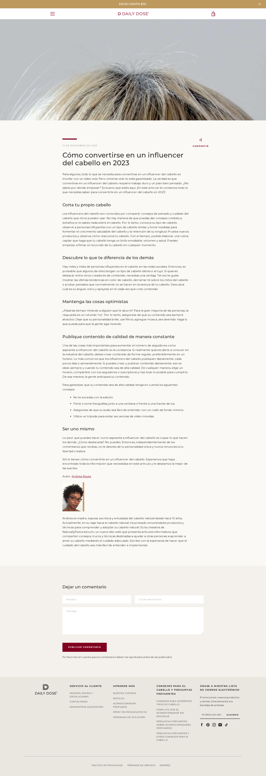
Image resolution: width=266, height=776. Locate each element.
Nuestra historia (124, 693)
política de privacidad (107, 765)
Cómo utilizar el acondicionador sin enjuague (170, 713)
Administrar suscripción (86, 707)
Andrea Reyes (81, 476)
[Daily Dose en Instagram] (214, 724)
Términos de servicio (141, 765)
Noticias (118, 698)
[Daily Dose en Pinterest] (208, 724)
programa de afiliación (129, 717)
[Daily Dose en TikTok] (226, 724)
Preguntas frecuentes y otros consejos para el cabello (173, 736)
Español (165, 765)
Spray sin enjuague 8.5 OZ (130, 712)
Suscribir (232, 715)
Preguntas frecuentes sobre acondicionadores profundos (174, 724)
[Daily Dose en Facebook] (202, 724)
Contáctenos (79, 701)
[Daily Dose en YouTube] (220, 724)
